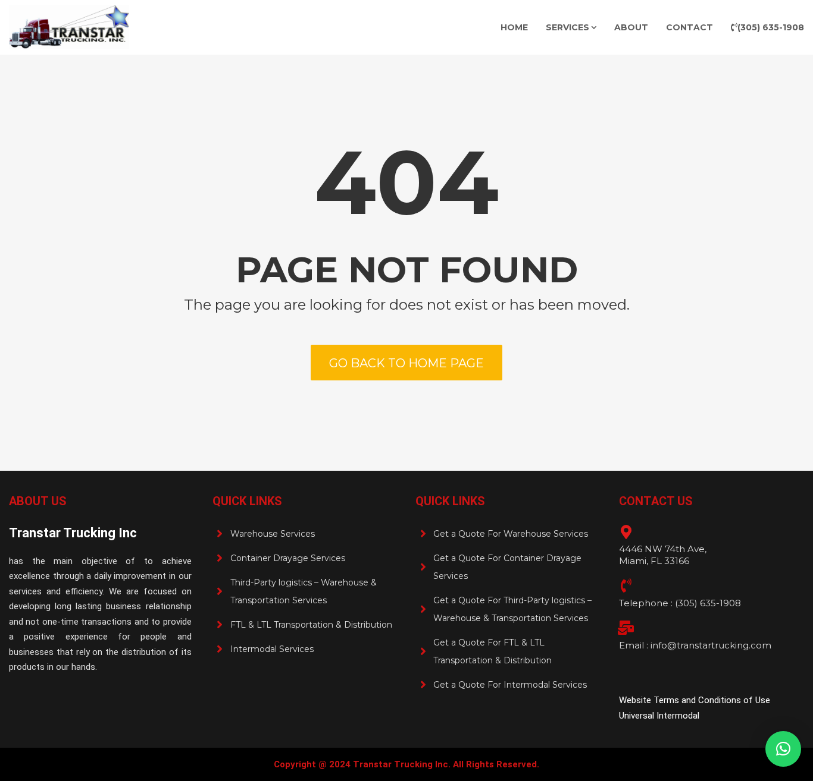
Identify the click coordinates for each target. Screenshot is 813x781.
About (631, 27)
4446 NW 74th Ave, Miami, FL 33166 (662, 554)
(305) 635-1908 (770, 27)
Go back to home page (406, 363)
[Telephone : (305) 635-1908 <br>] (626, 585)
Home (514, 27)
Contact (689, 27)
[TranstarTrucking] (69, 27)
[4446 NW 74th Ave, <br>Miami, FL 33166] (626, 532)
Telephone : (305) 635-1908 (680, 603)
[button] (783, 749)
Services (567, 27)
